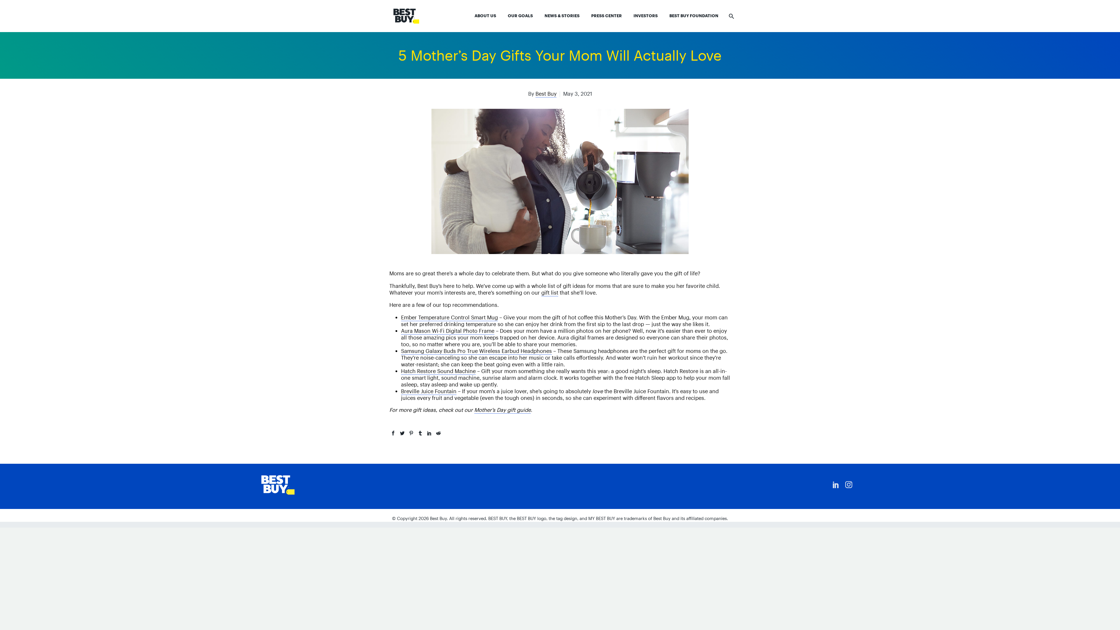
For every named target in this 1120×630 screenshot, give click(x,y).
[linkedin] (835, 484)
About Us (485, 15)
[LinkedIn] (429, 433)
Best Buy (546, 93)
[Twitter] (402, 433)
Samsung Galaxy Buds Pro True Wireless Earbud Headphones (476, 351)
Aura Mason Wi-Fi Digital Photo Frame (447, 331)
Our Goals (520, 15)
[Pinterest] (411, 433)
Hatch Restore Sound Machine (438, 371)
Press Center (606, 15)
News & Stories (562, 15)
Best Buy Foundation (693, 15)
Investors (646, 15)
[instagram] (848, 484)
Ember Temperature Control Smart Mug (449, 317)
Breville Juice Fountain (428, 391)
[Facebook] (393, 433)
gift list (549, 292)
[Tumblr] (420, 433)
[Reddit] (438, 433)
